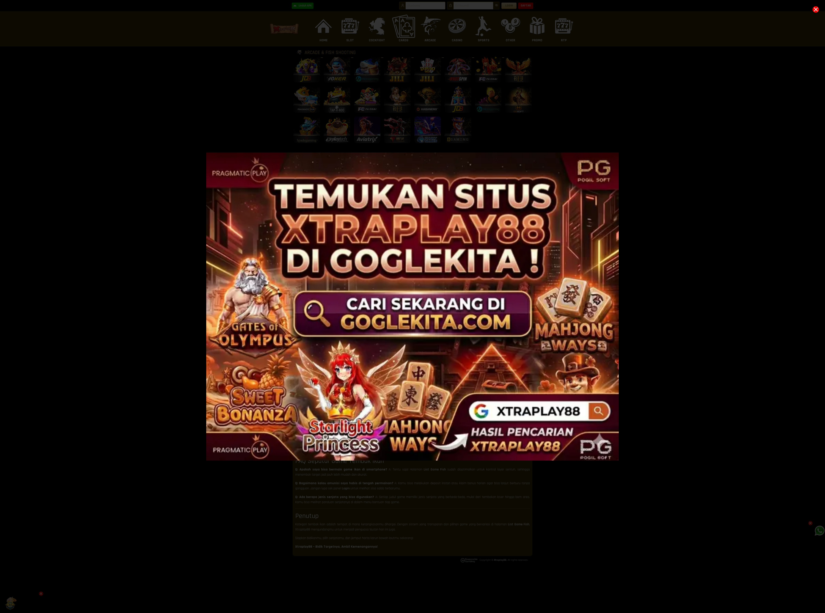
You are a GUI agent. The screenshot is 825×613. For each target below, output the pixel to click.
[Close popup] (816, 9)
